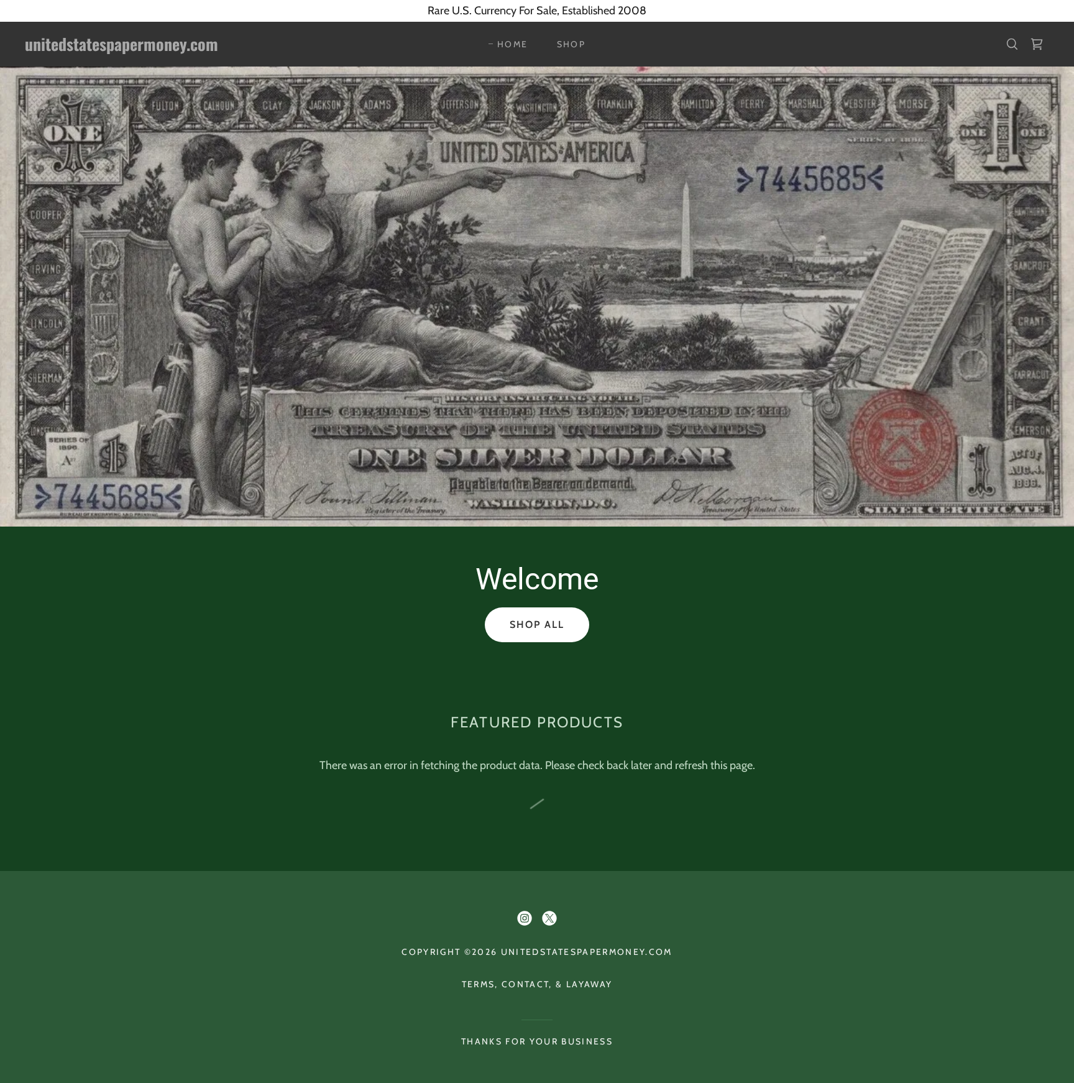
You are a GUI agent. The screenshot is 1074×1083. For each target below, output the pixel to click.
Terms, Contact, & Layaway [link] (537, 984)
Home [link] (512, 44)
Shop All (537, 624)
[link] (168, 47)
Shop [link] (571, 44)
